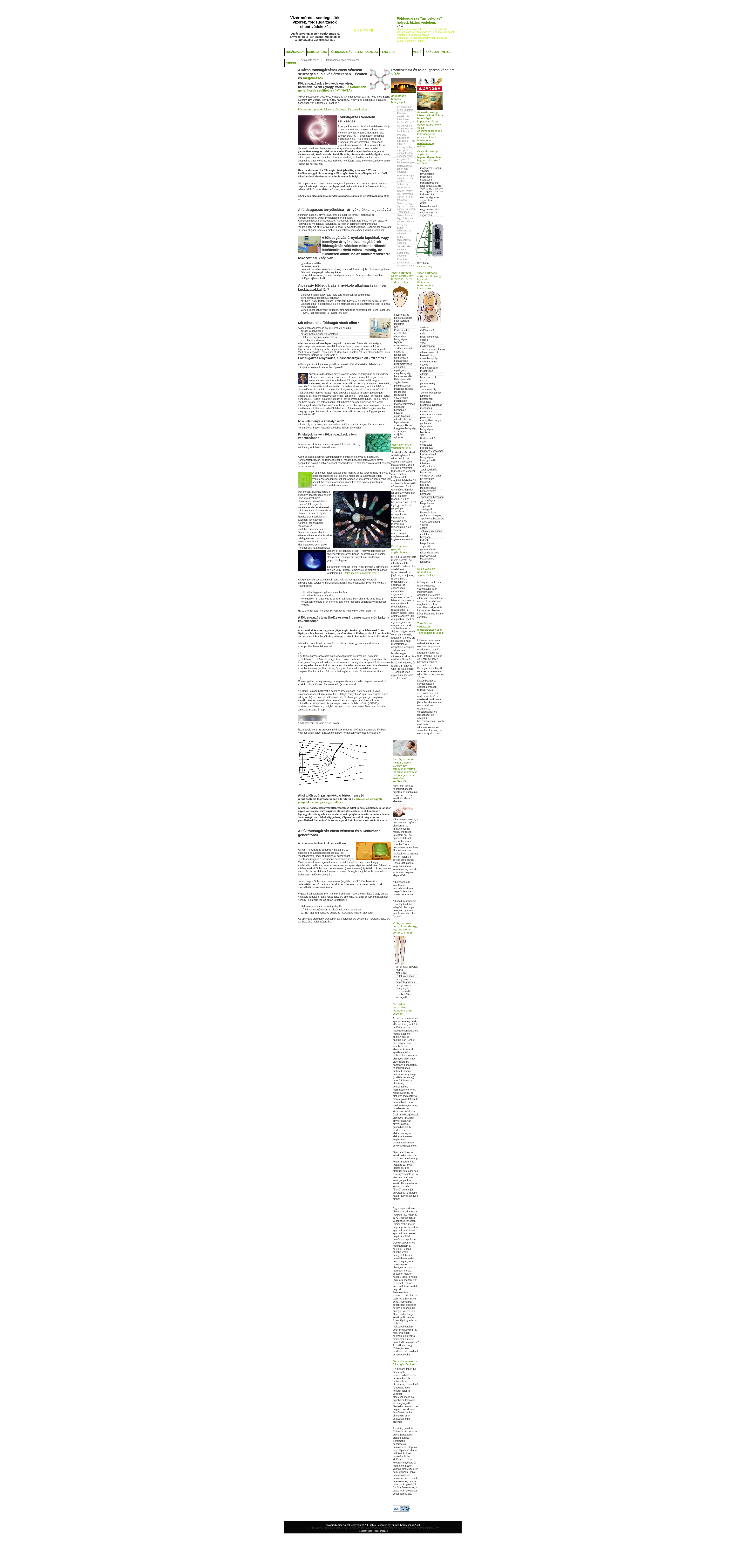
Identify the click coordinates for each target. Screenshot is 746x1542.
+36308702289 (380, 34)
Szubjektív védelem (403, 254)
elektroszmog (366, 51)
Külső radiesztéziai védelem (404, 240)
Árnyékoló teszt (310, 59)
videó (417, 51)
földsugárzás (340, 51)
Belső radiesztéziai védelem (404, 230)
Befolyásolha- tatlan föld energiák (404, 168)
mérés (446, 51)
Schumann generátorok (403, 186)
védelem (404, 51)
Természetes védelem (404, 248)
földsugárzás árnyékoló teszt (361, 573)
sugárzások (295, 51)
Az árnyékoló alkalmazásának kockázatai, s (406, 128)
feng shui (387, 51)
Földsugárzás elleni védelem (405, 108)
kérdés (290, 62)
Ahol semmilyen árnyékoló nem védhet (406, 178)
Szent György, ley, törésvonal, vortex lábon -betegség (405, 220)
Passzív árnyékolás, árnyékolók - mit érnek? (406, 139)
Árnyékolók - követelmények (405, 161)
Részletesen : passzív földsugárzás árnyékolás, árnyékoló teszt (334, 109)
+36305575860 (362, 34)
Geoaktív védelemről (403, 261)
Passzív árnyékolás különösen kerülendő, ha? (405, 118)
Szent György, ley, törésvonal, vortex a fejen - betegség (406, 195)
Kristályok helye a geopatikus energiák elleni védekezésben (406, 151)
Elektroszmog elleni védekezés (342, 59)
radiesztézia (317, 51)
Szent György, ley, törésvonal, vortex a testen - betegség (406, 207)
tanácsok (431, 51)
